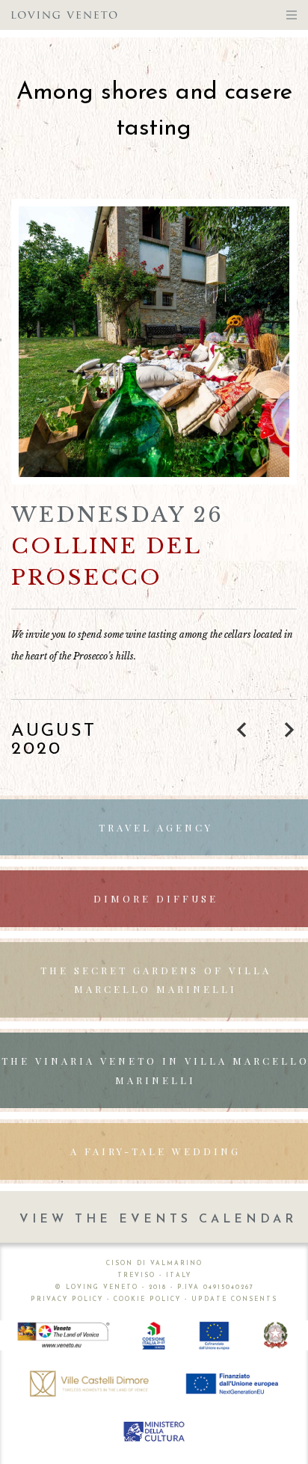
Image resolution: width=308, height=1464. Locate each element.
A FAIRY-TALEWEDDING (155, 1151)
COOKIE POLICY (147, 1299)
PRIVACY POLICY (67, 1299)
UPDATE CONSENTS (234, 1299)
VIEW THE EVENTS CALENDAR (158, 1219)
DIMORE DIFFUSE (155, 898)
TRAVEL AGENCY (156, 827)
